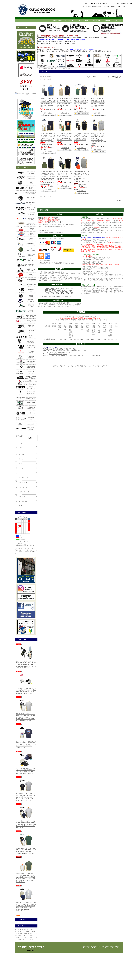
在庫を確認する (48, 113)
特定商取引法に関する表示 (106, 946)
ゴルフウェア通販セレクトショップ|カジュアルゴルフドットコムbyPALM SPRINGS (107, 3)
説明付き (42, 76)
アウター (21, 459)
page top (118, 200)
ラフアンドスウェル (20, 929)
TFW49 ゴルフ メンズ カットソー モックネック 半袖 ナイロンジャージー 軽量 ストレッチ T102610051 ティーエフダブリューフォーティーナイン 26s (25, 717)
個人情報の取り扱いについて (90, 946)
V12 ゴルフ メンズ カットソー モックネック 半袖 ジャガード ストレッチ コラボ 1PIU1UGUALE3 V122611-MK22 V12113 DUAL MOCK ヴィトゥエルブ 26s (26, 797)
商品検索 (19, 436)
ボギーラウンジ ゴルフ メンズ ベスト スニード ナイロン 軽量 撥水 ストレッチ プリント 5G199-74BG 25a (81, 102)
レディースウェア (24, 492)
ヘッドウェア (23, 468)
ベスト (21, 447)
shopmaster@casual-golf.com (58, 354)
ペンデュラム (29, 939)
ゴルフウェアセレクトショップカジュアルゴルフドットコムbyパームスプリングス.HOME (80, 366)
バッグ (21, 473)
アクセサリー (23, 482)
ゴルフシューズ (23, 478)
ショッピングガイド (82, 20)
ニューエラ (30, 937)
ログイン (70, 20)
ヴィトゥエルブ (30, 935)
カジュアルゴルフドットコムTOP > (48, 68)
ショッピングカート (58, 20)
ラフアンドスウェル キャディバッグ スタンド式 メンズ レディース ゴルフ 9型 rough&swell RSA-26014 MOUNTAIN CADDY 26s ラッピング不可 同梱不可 (26, 664)
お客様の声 (107, 20)
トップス (19, 443)
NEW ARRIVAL (23, 501)
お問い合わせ (96, 20)
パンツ (21, 463)
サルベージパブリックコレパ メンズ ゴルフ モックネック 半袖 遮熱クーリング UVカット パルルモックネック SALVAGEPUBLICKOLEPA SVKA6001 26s (26, 744)
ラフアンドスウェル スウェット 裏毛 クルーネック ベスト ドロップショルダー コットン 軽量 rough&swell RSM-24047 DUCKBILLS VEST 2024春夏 (98, 138)
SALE (20, 506)
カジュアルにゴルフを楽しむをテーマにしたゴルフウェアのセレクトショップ (104, 6)
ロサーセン (27, 931)
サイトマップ (118, 20)
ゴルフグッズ (23, 487)
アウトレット (23, 496)
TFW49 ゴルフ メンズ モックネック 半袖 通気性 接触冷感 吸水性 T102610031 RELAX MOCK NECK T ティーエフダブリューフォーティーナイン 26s (26, 824)
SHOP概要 (117, 946)
